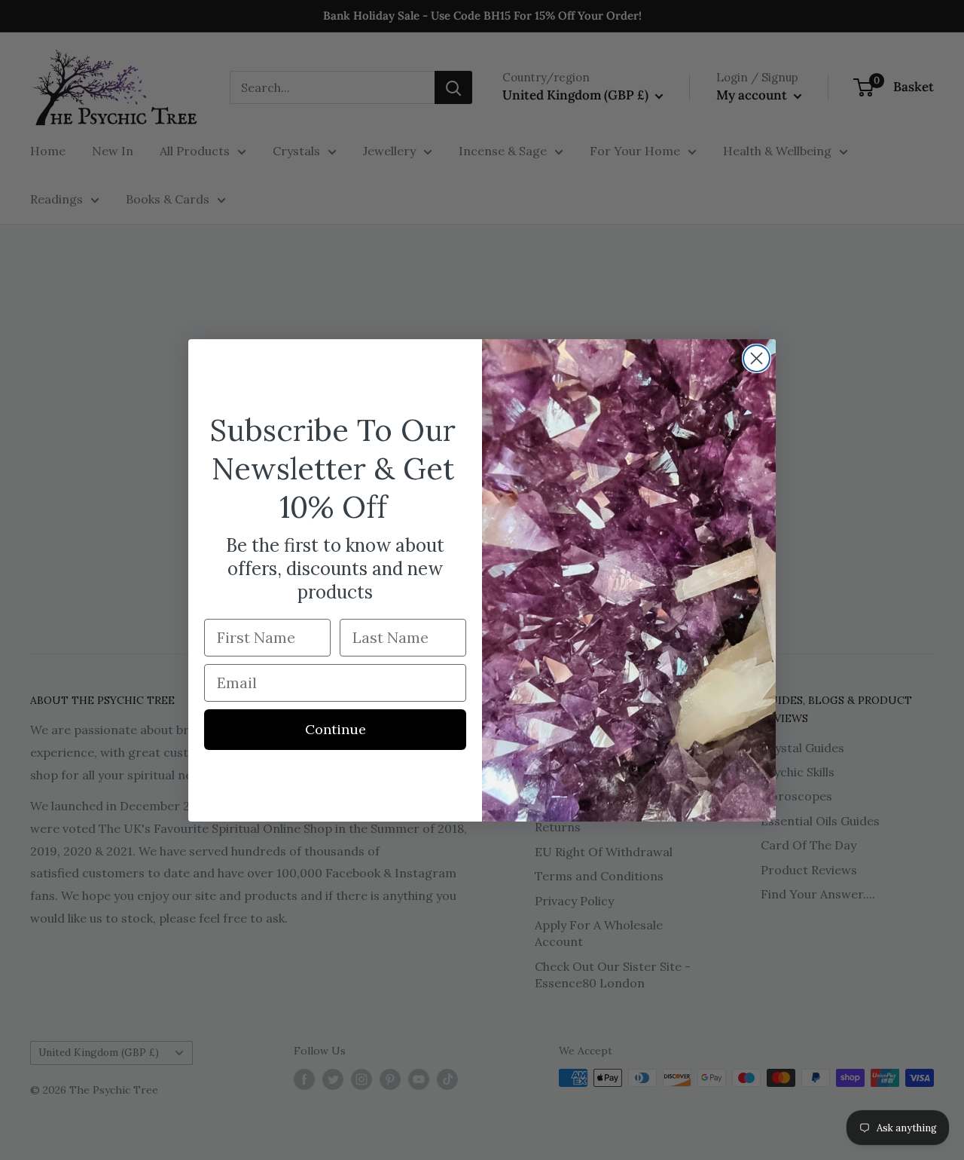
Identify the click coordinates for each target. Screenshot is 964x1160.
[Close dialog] (756, 358)
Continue (335, 729)
